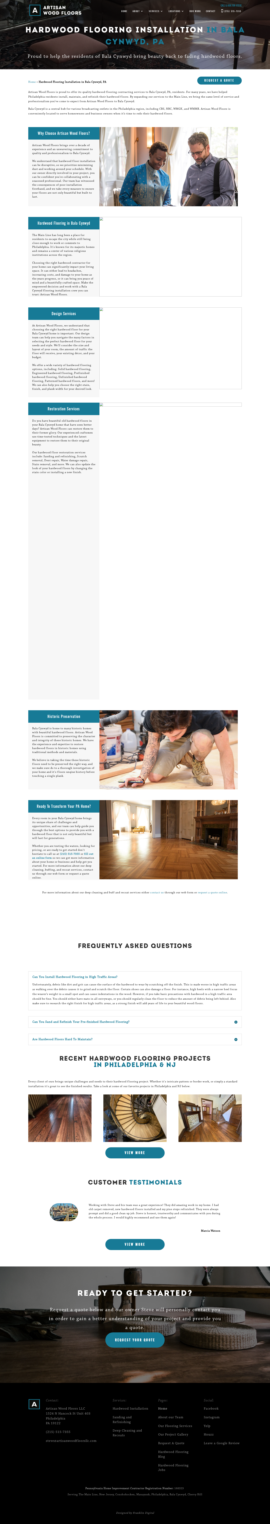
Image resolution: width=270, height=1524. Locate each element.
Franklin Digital (143, 1513)
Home (124, 11)
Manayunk (143, 1494)
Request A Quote (219, 80)
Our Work (195, 11)
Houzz (209, 1434)
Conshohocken (125, 1494)
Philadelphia (159, 1494)
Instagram (212, 1417)
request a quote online (212, 892)
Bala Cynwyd (178, 1494)
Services (154, 11)
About (136, 11)
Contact (210, 11)
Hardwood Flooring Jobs (173, 1468)
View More (135, 1152)
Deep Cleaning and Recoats (127, 1433)
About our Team (170, 1417)
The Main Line (88, 1494)
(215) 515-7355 (232, 11)
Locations (174, 11)
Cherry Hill (195, 1494)
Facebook (211, 1408)
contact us (157, 892)
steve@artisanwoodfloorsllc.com (71, 1441)
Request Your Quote (135, 1340)
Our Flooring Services (175, 1426)
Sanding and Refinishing (122, 1420)
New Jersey (106, 1494)
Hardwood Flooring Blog (173, 1454)
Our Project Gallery (173, 1434)
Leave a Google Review (222, 1443)
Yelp (207, 1426)
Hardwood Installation (130, 1408)
